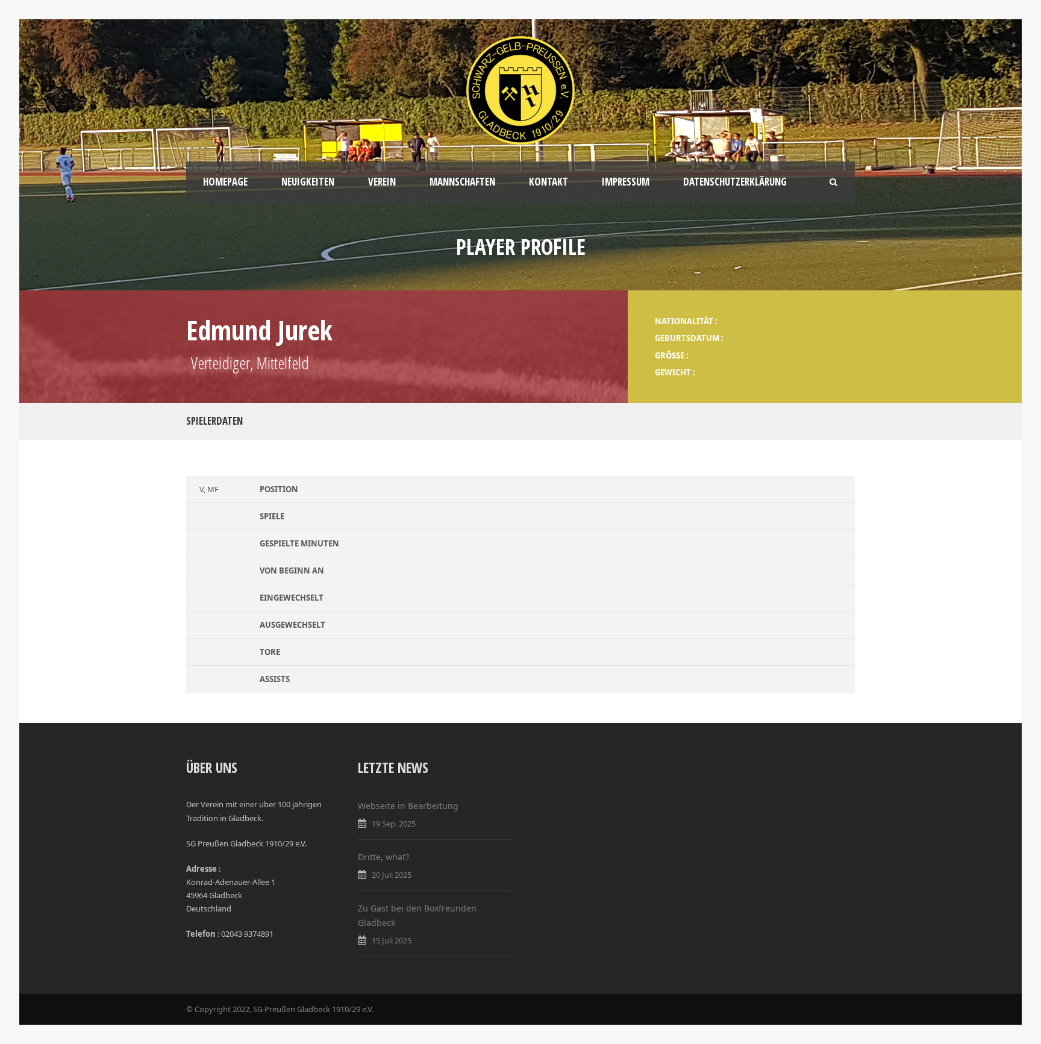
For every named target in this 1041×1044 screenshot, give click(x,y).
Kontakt (548, 182)
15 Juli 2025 (391, 940)
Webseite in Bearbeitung (408, 805)
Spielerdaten (214, 421)
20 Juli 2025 (391, 874)
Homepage (225, 182)
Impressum (625, 182)
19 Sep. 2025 (394, 823)
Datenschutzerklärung (735, 182)
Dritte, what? (383, 857)
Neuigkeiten (307, 182)
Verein (382, 182)
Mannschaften (462, 182)
